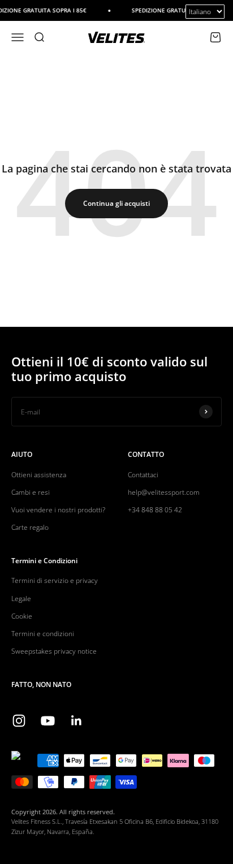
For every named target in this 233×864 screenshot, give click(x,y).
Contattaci (143, 474)
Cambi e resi (30, 492)
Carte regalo (30, 527)
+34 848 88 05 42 (155, 510)
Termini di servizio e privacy (54, 580)
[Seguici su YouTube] (47, 720)
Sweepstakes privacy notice (54, 651)
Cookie (21, 616)
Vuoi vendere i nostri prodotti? (58, 510)
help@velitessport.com (164, 492)
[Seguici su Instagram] (19, 720)
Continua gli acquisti (116, 203)
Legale (21, 598)
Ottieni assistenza (38, 474)
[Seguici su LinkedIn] (76, 720)
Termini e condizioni (42, 633)
